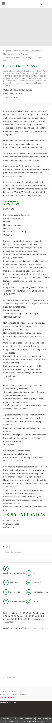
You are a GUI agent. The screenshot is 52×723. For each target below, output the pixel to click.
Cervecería (35, 50)
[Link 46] (41, 711)
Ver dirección (9, 677)
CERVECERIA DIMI (8, 691)
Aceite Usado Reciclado (14, 57)
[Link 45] (25, 711)
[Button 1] (3, 3)
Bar (15, 50)
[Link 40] (13, 671)
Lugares (7, 50)
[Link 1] (17, 4)
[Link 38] (14, 650)
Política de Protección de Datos (31, 721)
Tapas (24, 54)
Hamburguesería (10, 54)
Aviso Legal (41, 718)
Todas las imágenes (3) (32, 628)
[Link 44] (8, 711)
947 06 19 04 (12, 97)
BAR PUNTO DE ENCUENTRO (13, 696)
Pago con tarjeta (35, 57)
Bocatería (23, 50)
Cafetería (7, 61)
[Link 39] (35, 650)
